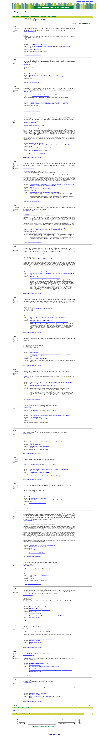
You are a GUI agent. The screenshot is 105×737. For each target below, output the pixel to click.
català (91, 1)
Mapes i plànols (33, 496)
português (78, 1)
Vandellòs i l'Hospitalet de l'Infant (38, 46)
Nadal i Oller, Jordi (33, 613)
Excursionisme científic (46, 415)
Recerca (27, 171)
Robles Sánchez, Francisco (29, 31)
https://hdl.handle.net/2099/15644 (37, 153)
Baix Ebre (37, 103)
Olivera (48, 271)
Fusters (49, 184)
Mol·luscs (31, 693)
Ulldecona (44, 546)
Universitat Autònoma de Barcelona (37, 616)
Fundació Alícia (51, 322)
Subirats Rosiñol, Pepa (28, 655)
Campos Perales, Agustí (28, 168)
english (83, 1)
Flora (38, 73)
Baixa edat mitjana (34, 184)
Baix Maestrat (58, 273)
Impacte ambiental (39, 606)
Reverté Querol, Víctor (28, 372)
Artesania (37, 663)
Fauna (66, 441)
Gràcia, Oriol (26, 628)
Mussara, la (49, 46)
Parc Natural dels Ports (34, 75)
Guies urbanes (41, 496)
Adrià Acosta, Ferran (35, 320)
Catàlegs (48, 73)
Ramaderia (31, 606)
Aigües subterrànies (51, 545)
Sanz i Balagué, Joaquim (35, 148)
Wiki (59, 734)
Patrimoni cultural (56, 496)
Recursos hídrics (42, 545)
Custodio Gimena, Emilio (35, 549)
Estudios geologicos (29, 524)
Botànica (43, 73)
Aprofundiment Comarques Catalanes (40, 96)
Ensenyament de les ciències (65, 382)
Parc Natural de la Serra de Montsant (50, 75)
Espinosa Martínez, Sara (28, 520)
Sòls (36, 545)
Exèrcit (49, 228)
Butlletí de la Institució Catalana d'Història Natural (36, 686)
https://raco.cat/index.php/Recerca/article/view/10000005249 (44, 233)
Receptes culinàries (55, 271)
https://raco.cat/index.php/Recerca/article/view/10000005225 (44, 192)
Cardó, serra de (64, 76)
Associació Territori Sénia (54, 278)
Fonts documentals (40, 185)
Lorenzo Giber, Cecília (28, 565)
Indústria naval (55, 228)
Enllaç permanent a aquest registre (33, 55)
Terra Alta (31, 103)
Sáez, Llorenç (26, 64)
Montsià (42, 103)
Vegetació (42, 663)
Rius (31, 415)
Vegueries (49, 102)
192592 (27, 376)
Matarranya (48, 103)
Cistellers (31, 663)
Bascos (32, 187)
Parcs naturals (32, 73)
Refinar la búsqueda (39, 20)
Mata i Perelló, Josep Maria (29, 122)
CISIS (51, 734)
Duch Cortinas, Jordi (28, 595)
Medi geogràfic (36, 415)
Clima (62, 441)
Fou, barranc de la (51, 385)
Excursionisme (56, 469)
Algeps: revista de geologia (31, 125)
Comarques (43, 102)
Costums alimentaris (35, 271)
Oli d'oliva (43, 271)
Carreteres (48, 496)
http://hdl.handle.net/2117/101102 (37, 553)
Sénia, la (32, 385)
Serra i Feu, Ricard (27, 91)
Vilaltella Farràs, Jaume (47, 148)
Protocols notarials (50, 185)
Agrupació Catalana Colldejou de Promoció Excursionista (42, 106)
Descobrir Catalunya (29, 568)
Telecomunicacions (34, 44)
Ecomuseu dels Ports (34, 617)
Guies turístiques (34, 352)
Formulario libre (88, 714)
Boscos (32, 228)
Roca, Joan (32, 276)
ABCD (54, 734)
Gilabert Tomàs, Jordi (28, 210)
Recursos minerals (33, 143)
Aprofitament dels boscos (68, 184)
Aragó (63, 144)
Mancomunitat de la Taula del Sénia (38, 278)
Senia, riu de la (38, 273)
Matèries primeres (56, 184)
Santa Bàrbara (33, 575)
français (87, 1)
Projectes (42, 44)
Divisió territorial (56, 102)
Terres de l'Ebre (33, 144)
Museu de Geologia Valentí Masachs (38, 150)
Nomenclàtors (64, 102)
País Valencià (68, 144)
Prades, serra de (45, 76)
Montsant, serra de (54, 76)
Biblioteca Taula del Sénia (39, 258)
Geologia (41, 143)
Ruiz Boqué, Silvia (34, 49)
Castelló (65, 273)
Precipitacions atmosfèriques (53, 441)
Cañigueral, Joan (27, 407)
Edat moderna (43, 184)
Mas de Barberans (46, 610)
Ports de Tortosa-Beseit (64, 46)
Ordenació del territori (34, 102)
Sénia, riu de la (38, 354)
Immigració (32, 185)
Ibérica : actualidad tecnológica (32, 410)
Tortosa (32, 188)
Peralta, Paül (46, 320)
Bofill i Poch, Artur (27, 682)
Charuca (32, 578)
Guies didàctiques (52, 382)
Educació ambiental (42, 382)
